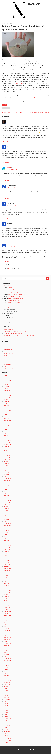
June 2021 (6, 429)
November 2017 (7, 502)
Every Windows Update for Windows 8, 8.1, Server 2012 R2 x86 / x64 (19, 335)
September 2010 (7, 643)
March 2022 (6, 418)
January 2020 (7, 455)
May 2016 (6, 536)
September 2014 (7, 572)
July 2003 (6, 729)
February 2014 (7, 585)
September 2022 (7, 410)
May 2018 (6, 491)
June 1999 (6, 742)
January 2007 (7, 705)
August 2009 (6, 665)
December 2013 (7, 589)
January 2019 (7, 476)
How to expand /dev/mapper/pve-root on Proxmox (15, 331)
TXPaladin (9, 121)
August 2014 (6, 574)
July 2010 (6, 647)
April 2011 (6, 635)
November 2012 (7, 611)
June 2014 (6, 577)
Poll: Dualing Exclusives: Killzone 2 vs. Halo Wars (37, 112)
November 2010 (7, 639)
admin (11, 23)
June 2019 (6, 467)
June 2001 (6, 735)
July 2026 (6, 377)
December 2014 (7, 566)
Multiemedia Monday (8, 353)
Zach (8, 244)
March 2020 (6, 454)
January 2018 (7, 499)
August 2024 (6, 392)
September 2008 (7, 686)
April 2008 (6, 695)
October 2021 (7, 422)
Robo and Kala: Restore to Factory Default (13, 333)
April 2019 (6, 470)
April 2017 (6, 515)
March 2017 (6, 517)
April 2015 (6, 559)
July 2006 (6, 710)
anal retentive (19, 83)
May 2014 (6, 579)
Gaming (4, 104)
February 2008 (7, 699)
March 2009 (6, 675)
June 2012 (6, 620)
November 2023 (7, 395)
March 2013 (6, 604)
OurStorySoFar (7, 357)
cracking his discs (24, 62)
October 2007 (7, 703)
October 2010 (7, 641)
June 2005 (6, 716)
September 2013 (7, 594)
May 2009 (6, 671)
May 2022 (6, 416)
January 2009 (7, 679)
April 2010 (6, 652)
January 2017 (7, 521)
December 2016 (7, 523)
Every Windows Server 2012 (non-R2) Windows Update (15, 337)
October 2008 (7, 684)
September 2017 (7, 506)
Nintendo (6, 355)
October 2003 (7, 725)
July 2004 (6, 720)
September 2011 (7, 634)
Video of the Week (7, 364)
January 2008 (7, 701)
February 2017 (7, 519)
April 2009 (6, 673)
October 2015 (7, 549)
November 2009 (7, 660)
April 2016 (6, 538)
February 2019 (7, 474)
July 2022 (6, 412)
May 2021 (6, 431)
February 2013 (7, 605)
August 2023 (6, 401)
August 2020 (6, 446)
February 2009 (7, 677)
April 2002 (6, 733)
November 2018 (7, 480)
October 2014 (7, 570)
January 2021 (7, 439)
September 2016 (7, 529)
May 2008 (6, 694)
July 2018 (6, 487)
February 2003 (7, 731)
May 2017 (6, 514)
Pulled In (5, 362)
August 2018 (6, 485)
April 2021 (6, 433)
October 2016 (7, 527)
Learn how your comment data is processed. (28, 272)
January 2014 (7, 587)
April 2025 (6, 384)
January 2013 (7, 607)
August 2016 (6, 530)
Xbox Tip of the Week (8, 368)
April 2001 (6, 737)
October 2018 (7, 482)
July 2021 (6, 427)
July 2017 (6, 510)
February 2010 (7, 654)
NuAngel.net (33, 3)
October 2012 (7, 613)
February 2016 (7, 542)
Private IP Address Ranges (9, 329)
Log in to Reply (5, 141)
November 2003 (7, 724)
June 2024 (6, 394)
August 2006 (6, 709)
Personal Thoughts (8, 359)
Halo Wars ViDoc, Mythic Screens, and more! (12, 112)
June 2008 (6, 692)
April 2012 (6, 624)
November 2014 (7, 568)
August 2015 (6, 551)
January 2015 (7, 564)
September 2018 (7, 484)
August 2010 (6, 645)
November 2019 (7, 457)
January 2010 (7, 656)
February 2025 (7, 386)
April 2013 (6, 602)
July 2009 (6, 667)
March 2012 (6, 626)
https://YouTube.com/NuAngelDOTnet (16, 294)
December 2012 (7, 609)
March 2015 (6, 560)
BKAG (5, 346)
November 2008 (7, 682)
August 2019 (6, 463)
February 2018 (7, 497)
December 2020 (7, 440)
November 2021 (7, 420)
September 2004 (7, 718)
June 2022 (6, 414)
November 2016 (7, 525)
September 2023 (7, 399)
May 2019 (6, 469)
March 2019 (6, 472)
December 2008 (7, 680)
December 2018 (7, 478)
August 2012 (6, 617)
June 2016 (6, 534)
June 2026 (6, 379)
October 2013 (7, 592)
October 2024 (7, 390)
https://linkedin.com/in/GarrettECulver (16, 292)
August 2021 (6, 425)
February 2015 (7, 562)
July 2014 (6, 575)
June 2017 (6, 512)
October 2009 (7, 662)
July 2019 (6, 465)
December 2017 (7, 500)
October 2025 (7, 382)
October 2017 (7, 504)
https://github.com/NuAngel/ (13, 300)
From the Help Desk (8, 349)
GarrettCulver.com (8, 285)
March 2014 (6, 583)
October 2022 (7, 409)
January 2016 (7, 544)
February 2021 (7, 437)
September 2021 (7, 424)
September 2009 (7, 664)
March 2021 (6, 435)
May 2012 (6, 622)
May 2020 (6, 450)
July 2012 (6, 619)
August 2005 (6, 714)
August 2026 (6, 375)
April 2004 (6, 722)
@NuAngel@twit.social (14, 289)
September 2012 (7, 615)
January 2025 (7, 388)
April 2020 (6, 452)
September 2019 (7, 461)
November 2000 (7, 740)
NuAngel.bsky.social (12, 291)
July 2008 (6, 690)
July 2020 (6, 448)
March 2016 (6, 540)
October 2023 (7, 397)
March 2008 (6, 697)
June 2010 (6, 649)
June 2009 (6, 669)
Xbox (5, 366)
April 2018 (6, 493)
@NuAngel (10, 287)
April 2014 (6, 581)
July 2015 (6, 553)
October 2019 (7, 459)
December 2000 (7, 739)
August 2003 (6, 727)
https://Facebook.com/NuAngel (15, 298)
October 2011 (7, 632)
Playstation (6, 360)
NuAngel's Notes (6, 108)
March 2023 (6, 405)
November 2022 (7, 407)
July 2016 (6, 532)
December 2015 (7, 545)
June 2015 (6, 555)
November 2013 (7, 590)
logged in (10, 268)
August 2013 (6, 596)
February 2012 (7, 628)
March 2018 (6, 495)
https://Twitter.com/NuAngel (13, 296)
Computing (6, 347)
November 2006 (7, 707)
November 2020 (7, 442)
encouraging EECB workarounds (38, 97)
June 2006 (6, 712)
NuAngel (9, 167)
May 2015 (6, 557)
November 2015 (7, 547)
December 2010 (7, 637)
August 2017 (6, 508)
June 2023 (6, 403)
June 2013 (6, 598)
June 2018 (6, 489)
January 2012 (7, 630)
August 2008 (6, 688)
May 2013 (6, 600)
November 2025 (7, 380)
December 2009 (7, 658)
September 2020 (7, 444)
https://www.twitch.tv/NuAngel (15, 302)
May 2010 (6, 650)
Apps (5, 344)
